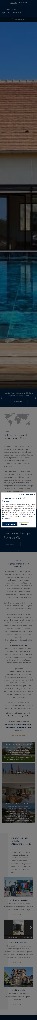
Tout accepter (10, 524)
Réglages (24, 524)
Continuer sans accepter (26, 494)
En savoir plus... (7, 518)
